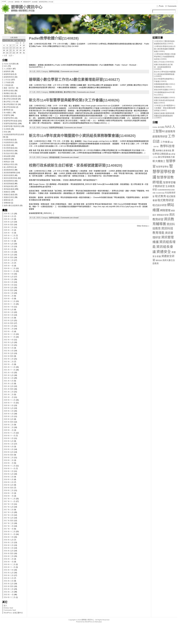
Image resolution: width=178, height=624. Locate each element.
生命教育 (7, 129)
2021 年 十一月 (9, 370)
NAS (5, 66)
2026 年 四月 (9, 225)
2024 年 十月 (9, 274)
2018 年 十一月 (9, 468)
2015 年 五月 (9, 584)
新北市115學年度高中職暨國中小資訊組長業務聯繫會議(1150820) (164, 74)
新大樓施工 (8, 113)
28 (14, 53)
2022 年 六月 (9, 351)
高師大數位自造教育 (11, 205)
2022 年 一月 (9, 364)
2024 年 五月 (9, 288)
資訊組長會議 (9, 189)
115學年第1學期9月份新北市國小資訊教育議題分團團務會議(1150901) (165, 48)
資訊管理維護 (9, 184)
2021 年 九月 (9, 375)
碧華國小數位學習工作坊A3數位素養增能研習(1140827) (74, 80)
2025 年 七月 (9, 249)
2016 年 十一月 (9, 534)
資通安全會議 (9, 195)
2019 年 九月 (9, 441)
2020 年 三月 (9, 425)
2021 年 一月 (9, 397)
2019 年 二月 (9, 460)
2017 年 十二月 (9, 499)
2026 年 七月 (9, 216)
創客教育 (7, 71)
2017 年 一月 (9, 529)
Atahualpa (98, 622)
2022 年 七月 (9, 348)
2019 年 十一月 (9, 436)
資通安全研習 (9, 197)
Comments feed (10, 610)
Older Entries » (143, 226)
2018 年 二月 (9, 493)
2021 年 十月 (9, 373)
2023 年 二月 (9, 329)
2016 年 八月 (9, 542)
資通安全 (7, 192)
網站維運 (7, 156)
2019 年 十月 (9, 438)
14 (14, 48)
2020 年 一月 (9, 430)
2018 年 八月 (9, 477)
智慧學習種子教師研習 (12, 126)
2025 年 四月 (9, 257)
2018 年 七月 (9, 479)
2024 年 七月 (9, 282)
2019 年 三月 (9, 458)
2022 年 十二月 (9, 334)
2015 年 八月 (9, 575)
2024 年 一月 (9, 299)
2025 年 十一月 (9, 238)
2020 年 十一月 (9, 403)
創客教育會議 (9, 74)
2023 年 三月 (9, 326)
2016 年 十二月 (9, 532)
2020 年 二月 (9, 427)
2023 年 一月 (9, 331)
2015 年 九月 (9, 573)
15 (17, 48)
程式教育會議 (9, 148)
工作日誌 (7, 80)
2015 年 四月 (9, 586)
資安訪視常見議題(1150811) (164, 90)
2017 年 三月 (9, 523)
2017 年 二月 (9, 526)
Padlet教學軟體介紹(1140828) (54, 38)
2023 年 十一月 (9, 304)
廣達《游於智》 (10, 88)
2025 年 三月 (9, 260)
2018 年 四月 (9, 488)
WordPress (89, 622)
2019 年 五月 (9, 452)
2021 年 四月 (9, 389)
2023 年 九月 (9, 309)
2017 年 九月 (9, 507)
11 (4, 48)
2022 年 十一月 (9, 337)
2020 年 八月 (9, 411)
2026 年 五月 (9, 222)
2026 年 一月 (9, 233)
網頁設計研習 (9, 164)
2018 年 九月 (9, 474)
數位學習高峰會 (10, 107)
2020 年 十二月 (9, 400)
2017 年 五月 (9, 518)
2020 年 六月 (9, 416)
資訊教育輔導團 (10, 173)
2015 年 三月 (9, 589)
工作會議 (7, 82)
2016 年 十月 (9, 537)
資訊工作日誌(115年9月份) (164, 62)
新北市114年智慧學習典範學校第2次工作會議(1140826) (74, 100)
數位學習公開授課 (10, 99)
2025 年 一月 (9, 266)
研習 (5, 132)
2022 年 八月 (9, 345)
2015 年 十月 (9, 570)
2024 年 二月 (9, 296)
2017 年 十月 (9, 504)
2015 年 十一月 (9, 567)
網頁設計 (7, 162)
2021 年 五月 (9, 386)
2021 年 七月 (9, 381)
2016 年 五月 (9, 551)
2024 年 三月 (9, 293)
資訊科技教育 (9, 175)
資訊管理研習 (9, 181)
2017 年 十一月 (9, 501)
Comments (172, 6)
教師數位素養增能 (10, 96)
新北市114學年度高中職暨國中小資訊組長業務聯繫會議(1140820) (82, 136)
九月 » (11, 56)
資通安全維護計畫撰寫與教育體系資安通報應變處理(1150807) (164, 115)
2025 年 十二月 (9, 235)
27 (10, 53)
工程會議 (7, 85)
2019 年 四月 (9, 455)
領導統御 (7, 203)
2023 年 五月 (9, 320)
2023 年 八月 (9, 312)
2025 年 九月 (9, 244)
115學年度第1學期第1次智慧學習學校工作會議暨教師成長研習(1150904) (165, 56)
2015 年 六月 (9, 581)
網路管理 (7, 159)
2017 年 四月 (9, 521)
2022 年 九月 (9, 342)
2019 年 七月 (9, 447)
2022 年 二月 (9, 362)
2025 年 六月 (9, 252)
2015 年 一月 (9, 595)
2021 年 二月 (9, 394)
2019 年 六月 (9, 449)
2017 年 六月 (9, 515)
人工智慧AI (8, 69)
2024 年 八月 (9, 279)
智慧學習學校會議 (10, 121)
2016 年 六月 (9, 548)
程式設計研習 (9, 153)
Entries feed (8, 608)
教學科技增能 (9, 91)
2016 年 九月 (9, 540)
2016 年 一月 (9, 562)
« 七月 (4, 56)
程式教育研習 (9, 151)
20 (10, 50)
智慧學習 (7, 115)
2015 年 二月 (9, 592)
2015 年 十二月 (9, 564)
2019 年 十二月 (9, 433)
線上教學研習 (9, 167)
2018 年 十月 (9, 471)
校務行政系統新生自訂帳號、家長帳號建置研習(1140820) (75, 165)
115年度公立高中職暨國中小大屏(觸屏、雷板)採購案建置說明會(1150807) (164, 108)
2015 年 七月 (9, 578)
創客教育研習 (9, 77)
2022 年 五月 (9, 353)
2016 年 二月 (9, 559)
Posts (161, 6)
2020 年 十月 (9, 405)
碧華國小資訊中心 (26, 7)
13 (10, 48)
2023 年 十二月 (9, 301)
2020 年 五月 (9, 419)
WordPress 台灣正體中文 (13, 613)
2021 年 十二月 (9, 367)
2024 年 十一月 (9, 271)
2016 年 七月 (9, 545)
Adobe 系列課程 (10, 64)
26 (7, 53)
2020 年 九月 (9, 408)
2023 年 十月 (9, 307)
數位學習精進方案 (10, 104)
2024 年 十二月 (9, 268)
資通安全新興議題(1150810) (164, 98)
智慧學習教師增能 (10, 124)
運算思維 (7, 200)
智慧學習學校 (9, 118)
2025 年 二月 (9, 263)
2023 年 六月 (9, 318)
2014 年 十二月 (9, 597)
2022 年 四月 (9, 356)
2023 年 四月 (9, 323)
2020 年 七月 (9, 414)
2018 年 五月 (9, 485)
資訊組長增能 (9, 186)
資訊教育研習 (9, 170)
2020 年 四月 (9, 422)
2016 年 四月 (9, 553)
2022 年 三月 (9, 359)
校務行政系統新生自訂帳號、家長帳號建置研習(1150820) (163, 67)
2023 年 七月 (9, 315)
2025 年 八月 (9, 246)
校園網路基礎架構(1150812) (164, 84)
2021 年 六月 (9, 384)
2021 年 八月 (9, 378)
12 (7, 48)
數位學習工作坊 (10, 102)
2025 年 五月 (9, 255)
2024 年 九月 (9, 277)
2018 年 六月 (9, 482)
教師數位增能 (9, 93)
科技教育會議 (9, 140)
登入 (5, 606)
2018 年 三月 (9, 490)
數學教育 (7, 110)
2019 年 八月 (9, 444)
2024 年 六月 (9, 285)
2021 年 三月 (9, 392)
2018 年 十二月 (9, 466)
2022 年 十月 (9, 340)
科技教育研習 (9, 142)
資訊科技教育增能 (10, 178)
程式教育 (7, 145)
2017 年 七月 (9, 512)
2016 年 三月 (9, 556)
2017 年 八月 (9, 510)
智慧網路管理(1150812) (163, 87)
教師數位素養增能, (56, 92)
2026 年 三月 (9, 227)
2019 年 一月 (9, 463)
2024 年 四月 (9, 290)
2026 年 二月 (9, 230)
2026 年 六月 (9, 219)
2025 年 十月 (9, 241)
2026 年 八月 (9, 214)
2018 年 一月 (9, 496)
